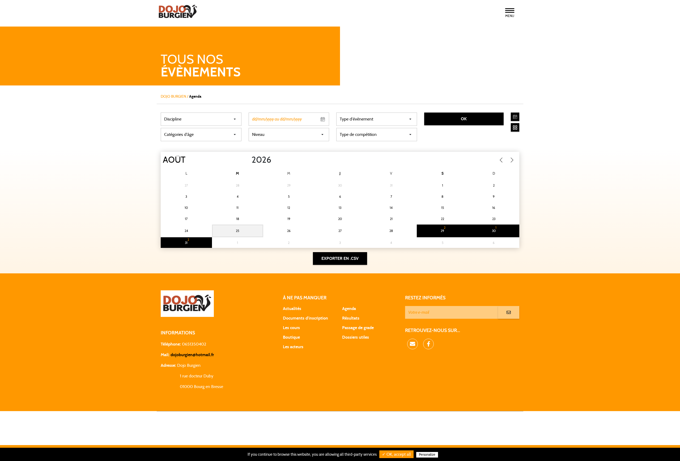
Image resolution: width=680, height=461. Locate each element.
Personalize (427, 454)
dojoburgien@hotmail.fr (192, 355)
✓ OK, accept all (396, 454)
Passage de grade (358, 328)
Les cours (291, 328)
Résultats (350, 318)
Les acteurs (293, 347)
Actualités (292, 309)
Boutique (291, 337)
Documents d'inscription (305, 318)
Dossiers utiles (355, 337)
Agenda (349, 309)
